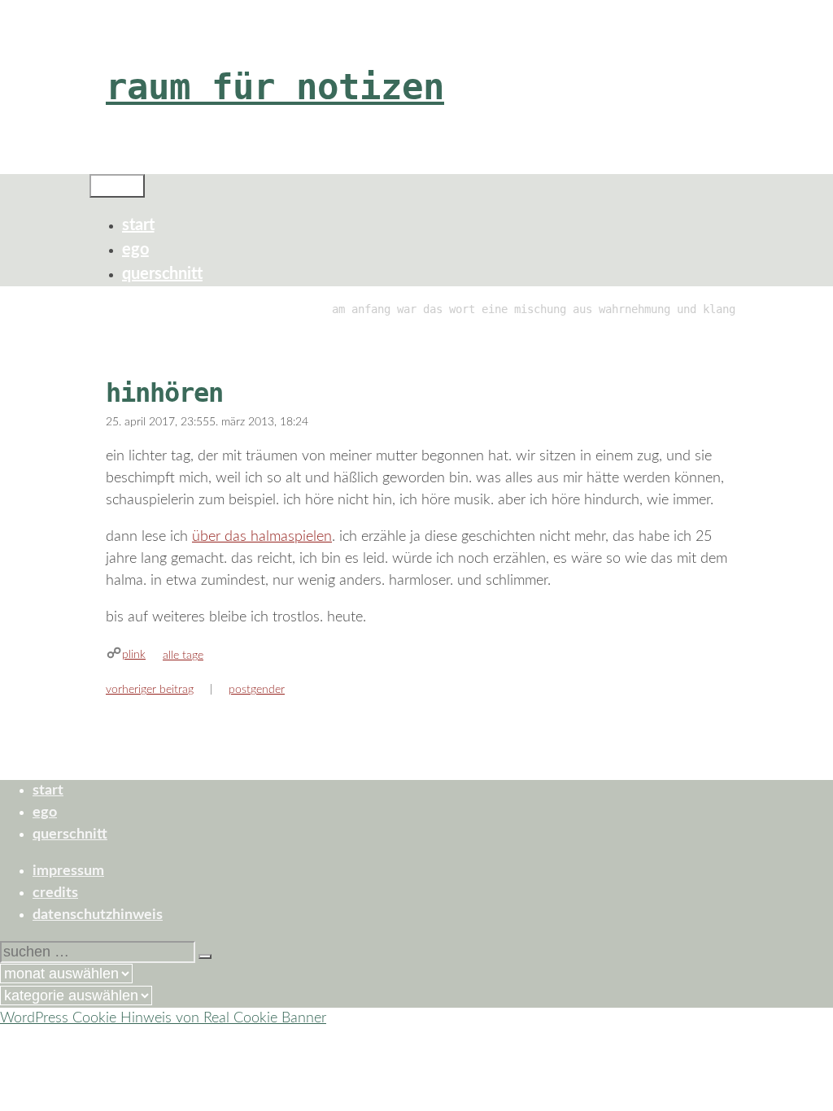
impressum (68, 871)
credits (55, 893)
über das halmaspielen (262, 536)
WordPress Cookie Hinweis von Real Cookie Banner (163, 1018)
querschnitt (162, 274)
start (138, 225)
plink (134, 654)
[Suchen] (205, 956)
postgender (257, 689)
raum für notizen (275, 86)
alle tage (183, 655)
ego (135, 250)
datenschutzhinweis (98, 915)
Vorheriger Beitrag (150, 689)
